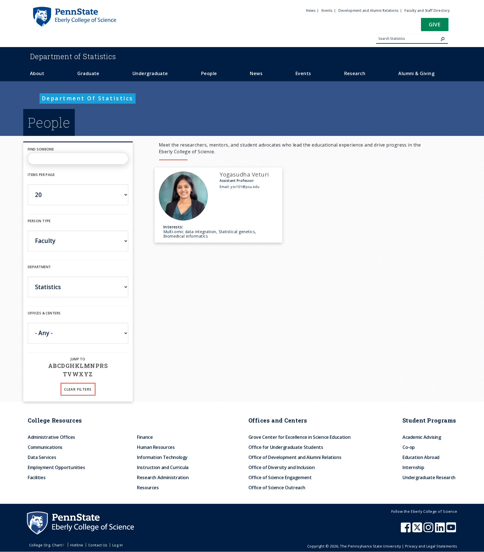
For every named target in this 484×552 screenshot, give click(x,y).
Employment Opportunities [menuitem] (56, 467)
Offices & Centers (44, 313)
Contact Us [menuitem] (98, 545)
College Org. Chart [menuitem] (45, 545)
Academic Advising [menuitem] (421, 437)
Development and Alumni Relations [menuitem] (368, 10)
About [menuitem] (37, 73)
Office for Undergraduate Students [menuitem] (285, 447)
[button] (434, 26)
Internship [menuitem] (413, 467)
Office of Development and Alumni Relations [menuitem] (294, 457)
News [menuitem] (310, 10)
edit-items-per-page (46, 180)
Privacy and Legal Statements (431, 546)
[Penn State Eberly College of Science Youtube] (451, 530)
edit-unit (36, 319)
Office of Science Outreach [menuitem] (276, 487)
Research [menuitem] (355, 73)
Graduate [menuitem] (88, 73)
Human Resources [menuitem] (156, 447)
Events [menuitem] (327, 10)
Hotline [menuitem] (76, 545)
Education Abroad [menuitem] (420, 457)
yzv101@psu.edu (245, 186)
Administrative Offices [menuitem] (51, 437)
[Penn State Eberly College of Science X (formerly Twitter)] (418, 530)
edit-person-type (44, 226)
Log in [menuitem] (117, 545)
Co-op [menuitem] (408, 447)
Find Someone (41, 149)
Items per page (41, 174)
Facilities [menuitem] (36, 477)
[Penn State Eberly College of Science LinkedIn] (440, 530)
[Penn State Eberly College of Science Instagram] (429, 530)
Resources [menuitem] (148, 487)
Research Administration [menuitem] (163, 477)
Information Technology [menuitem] (162, 457)
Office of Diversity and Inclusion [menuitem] (281, 467)
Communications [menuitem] (45, 447)
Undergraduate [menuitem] (150, 73)
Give (435, 24)
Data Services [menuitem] (42, 457)
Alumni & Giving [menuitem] (416, 73)
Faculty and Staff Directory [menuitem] (427, 10)
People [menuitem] (209, 73)
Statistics (73, 56)
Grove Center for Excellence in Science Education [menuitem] (299, 437)
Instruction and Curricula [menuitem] (163, 467)
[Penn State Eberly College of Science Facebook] (406, 530)
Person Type (39, 221)
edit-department (44, 273)
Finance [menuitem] (145, 437)
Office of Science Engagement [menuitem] (280, 477)
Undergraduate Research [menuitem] (428, 477)
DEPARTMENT (39, 267)
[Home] (74, 9)
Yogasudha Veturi (244, 174)
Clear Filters (78, 389)
